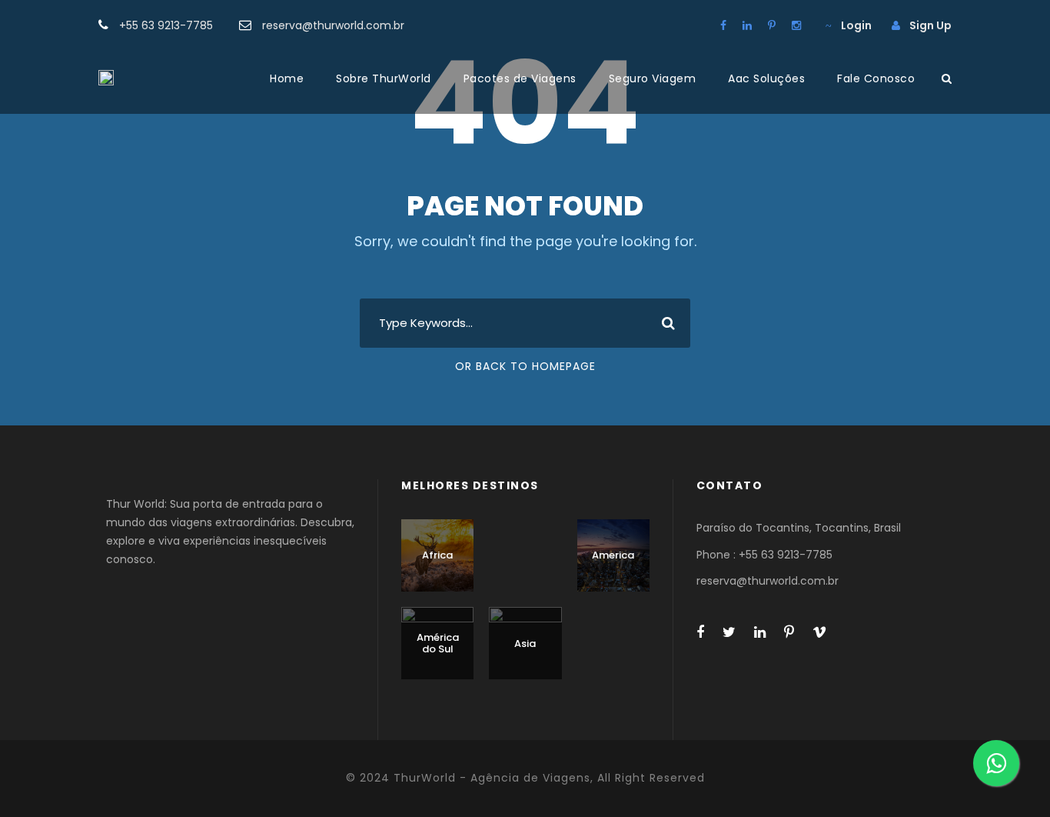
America (613, 555)
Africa (437, 555)
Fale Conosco (876, 78)
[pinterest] (772, 25)
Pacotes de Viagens (520, 78)
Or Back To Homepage (525, 366)
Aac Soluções (766, 78)
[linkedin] (747, 25)
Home (287, 78)
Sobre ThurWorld (383, 78)
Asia (525, 643)
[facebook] (723, 25)
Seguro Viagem (652, 78)
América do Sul (438, 643)
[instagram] (796, 25)
